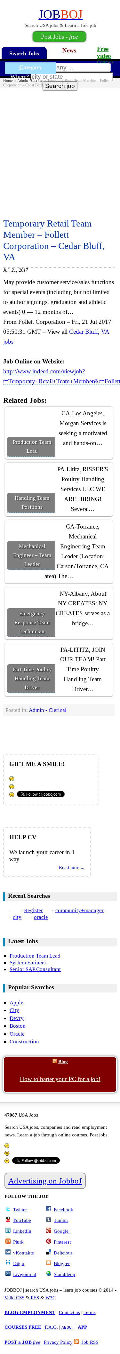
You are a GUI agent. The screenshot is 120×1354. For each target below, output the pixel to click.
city (17, 917)
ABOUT (67, 1327)
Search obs (24, 53)
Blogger (62, 1263)
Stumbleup (64, 1274)
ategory (30, 67)
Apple (16, 1002)
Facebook (63, 1209)
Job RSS (90, 1342)
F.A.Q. (51, 1327)
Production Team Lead (35, 955)
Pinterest (62, 1242)
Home (7, 80)
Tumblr (61, 1220)
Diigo (18, 1263)
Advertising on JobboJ (45, 1180)
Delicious (63, 1252)
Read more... (71, 867)
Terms (90, 1312)
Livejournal (24, 1274)
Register (33, 910)
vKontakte (23, 1252)
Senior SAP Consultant (35, 969)
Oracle (17, 1034)
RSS (35, 1297)
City (14, 1010)
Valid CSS (14, 1297)
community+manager (79, 910)
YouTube (22, 1220)
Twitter (20, 1209)
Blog (63, 1061)
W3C (50, 1297)
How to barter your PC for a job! (60, 1079)
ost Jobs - (59, 36)
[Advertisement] (60, 151)
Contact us (69, 1312)
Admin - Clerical (30, 80)
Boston (18, 1026)
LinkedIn (22, 1231)
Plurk (18, 1242)
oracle (41, 917)
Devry (17, 1018)
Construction (24, 1041)
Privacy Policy (58, 1342)
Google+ (62, 1231)
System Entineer (28, 962)
